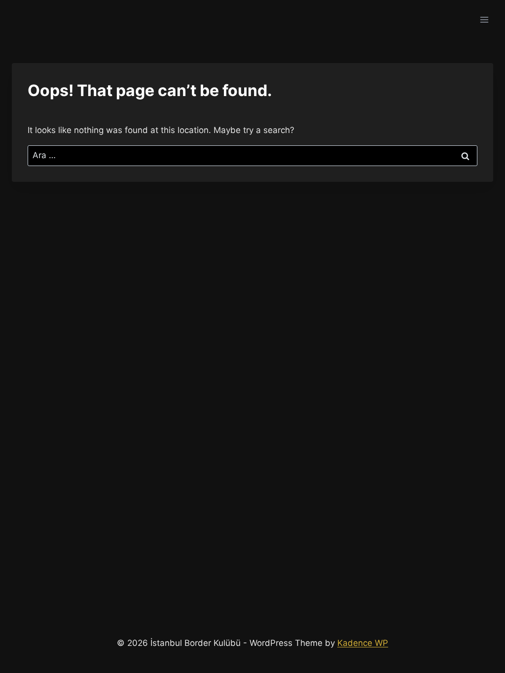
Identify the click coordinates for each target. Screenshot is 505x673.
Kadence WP (362, 643)
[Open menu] (484, 19)
